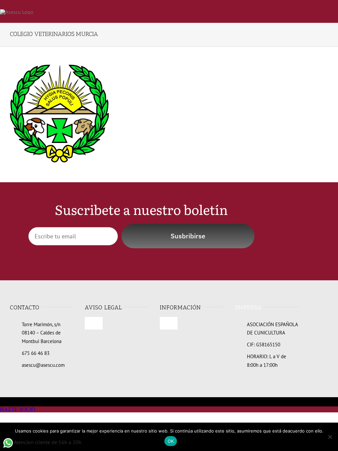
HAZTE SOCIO (17, 409)
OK (171, 441)
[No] (329, 437)
